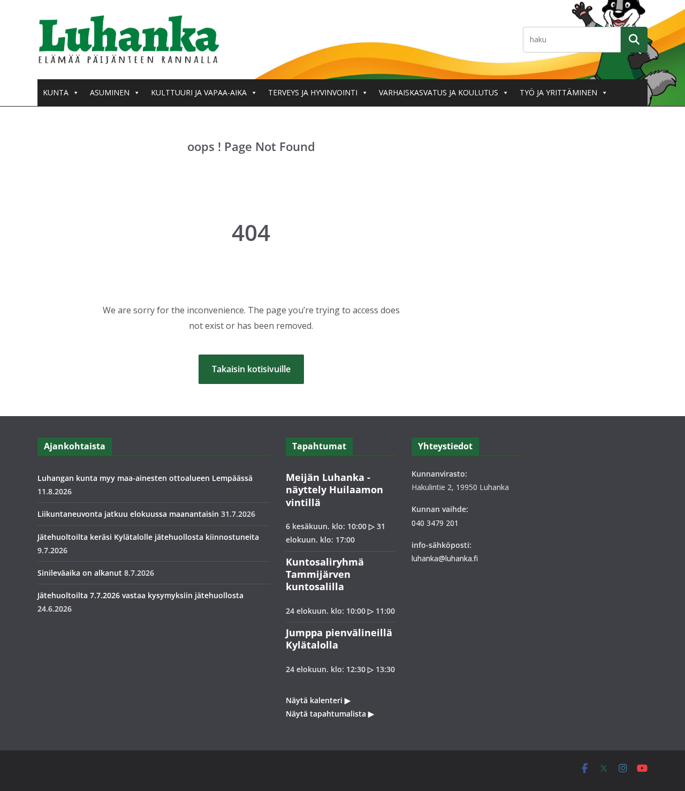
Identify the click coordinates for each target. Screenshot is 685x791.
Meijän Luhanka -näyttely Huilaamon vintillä (334, 490)
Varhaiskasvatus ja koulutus (438, 92)
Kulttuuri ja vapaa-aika (199, 92)
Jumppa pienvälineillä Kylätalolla (339, 638)
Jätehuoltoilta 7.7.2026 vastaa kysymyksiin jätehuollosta (140, 595)
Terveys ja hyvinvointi (312, 92)
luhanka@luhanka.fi (445, 558)
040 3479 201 (435, 523)
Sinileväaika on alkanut (79, 573)
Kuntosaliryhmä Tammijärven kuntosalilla (325, 574)
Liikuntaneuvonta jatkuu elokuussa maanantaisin (128, 514)
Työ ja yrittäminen (558, 92)
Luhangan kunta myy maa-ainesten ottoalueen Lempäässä (145, 478)
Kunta (55, 92)
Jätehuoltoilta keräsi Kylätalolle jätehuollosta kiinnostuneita (148, 537)
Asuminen (110, 92)
